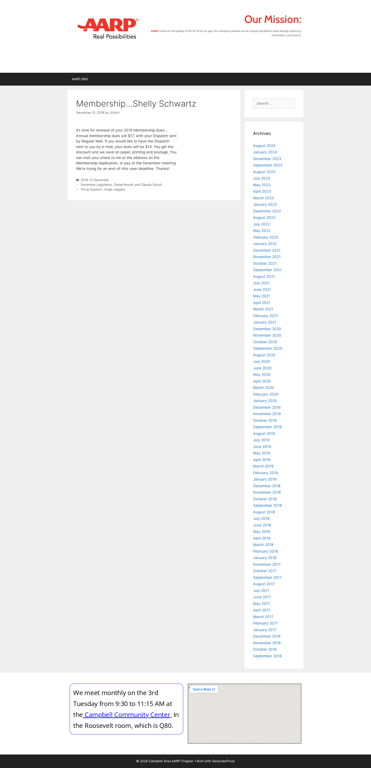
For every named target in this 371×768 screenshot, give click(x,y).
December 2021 (266, 250)
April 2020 (262, 381)
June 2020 (262, 368)
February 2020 (265, 394)
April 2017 (261, 610)
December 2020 (267, 329)
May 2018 (261, 531)
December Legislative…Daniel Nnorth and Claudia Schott (121, 184)
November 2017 (267, 564)
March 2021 (263, 309)
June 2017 (262, 597)
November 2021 (267, 257)
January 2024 (265, 152)
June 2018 (262, 525)
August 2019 (264, 433)
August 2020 (264, 355)
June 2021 (262, 289)
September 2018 (267, 505)
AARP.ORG (80, 79)
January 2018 (264, 558)
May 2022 (261, 230)
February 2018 (265, 551)
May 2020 (262, 374)
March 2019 (263, 466)
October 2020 (265, 342)
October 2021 (265, 263)
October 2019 (265, 420)
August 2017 (264, 584)
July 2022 (261, 224)
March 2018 (263, 545)
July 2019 (261, 440)
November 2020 (267, 335)
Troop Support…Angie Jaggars (103, 189)
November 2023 (267, 159)
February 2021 (265, 316)
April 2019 (262, 460)
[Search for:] (274, 103)
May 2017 (261, 604)
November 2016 (267, 643)
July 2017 (261, 590)
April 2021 (261, 303)
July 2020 (261, 361)
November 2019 (267, 414)
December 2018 (266, 486)
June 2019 (262, 446)
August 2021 (264, 276)
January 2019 (265, 479)
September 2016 (267, 656)
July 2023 (261, 178)
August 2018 (264, 512)
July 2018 (261, 518)
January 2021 (264, 322)
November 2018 (267, 492)
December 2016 (267, 636)
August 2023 (264, 172)
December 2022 (267, 211)
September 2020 (267, 348)
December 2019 (267, 407)
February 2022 (265, 237)
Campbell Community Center (127, 714)
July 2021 (261, 283)
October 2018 (265, 499)
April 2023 (262, 191)
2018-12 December (95, 180)
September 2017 (267, 577)
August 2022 (264, 217)
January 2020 (265, 401)
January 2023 (265, 204)
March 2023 (263, 198)
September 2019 (267, 427)
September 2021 (267, 270)
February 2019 (265, 473)
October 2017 (265, 571)
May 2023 (262, 185)
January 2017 (264, 630)
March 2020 (263, 388)
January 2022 (265, 244)
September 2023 (267, 165)
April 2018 (261, 538)
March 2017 (263, 617)
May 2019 (261, 453)
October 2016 (265, 649)
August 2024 (264, 146)
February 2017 (265, 623)
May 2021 (261, 296)
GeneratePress (223, 761)
